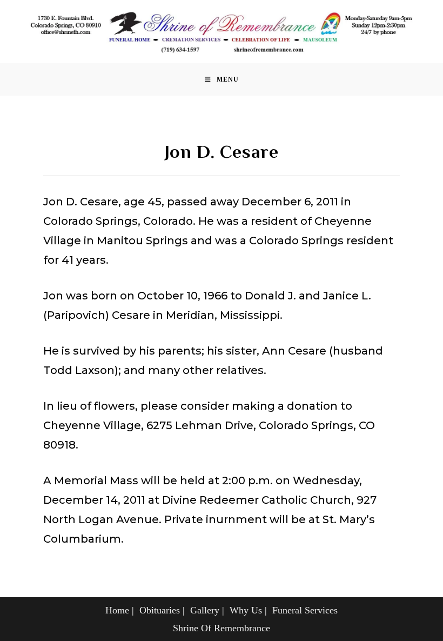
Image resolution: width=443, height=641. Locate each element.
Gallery (204, 610)
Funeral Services (305, 610)
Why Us (246, 610)
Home (117, 610)
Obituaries (159, 610)
